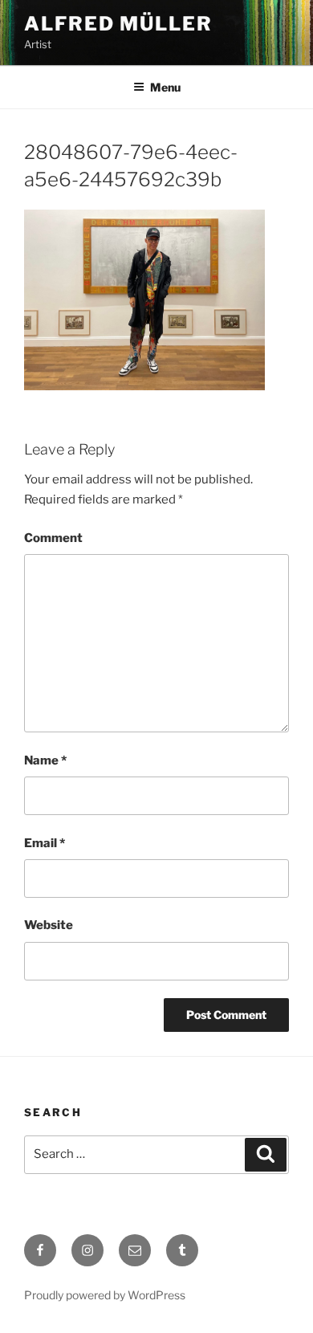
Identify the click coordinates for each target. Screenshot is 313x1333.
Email (44, 843)
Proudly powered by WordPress (104, 1295)
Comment (53, 538)
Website (48, 925)
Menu (165, 87)
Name (45, 760)
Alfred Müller (118, 23)
